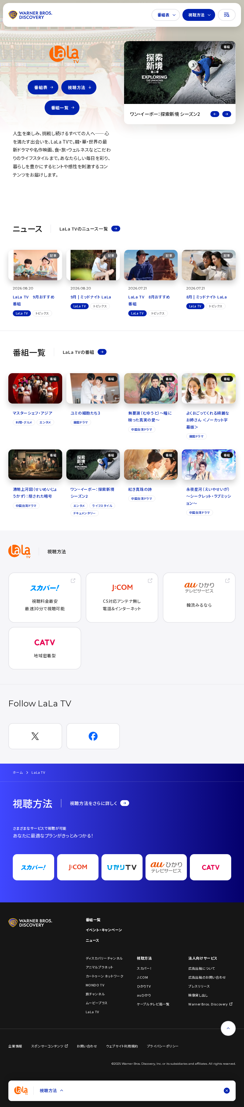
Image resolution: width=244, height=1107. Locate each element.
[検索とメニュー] (227, 15)
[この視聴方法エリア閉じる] (226, 1090)
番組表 (163, 15)
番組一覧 (59, 107)
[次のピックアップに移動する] (226, 114)
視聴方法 (196, 15)
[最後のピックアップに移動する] (214, 114)
